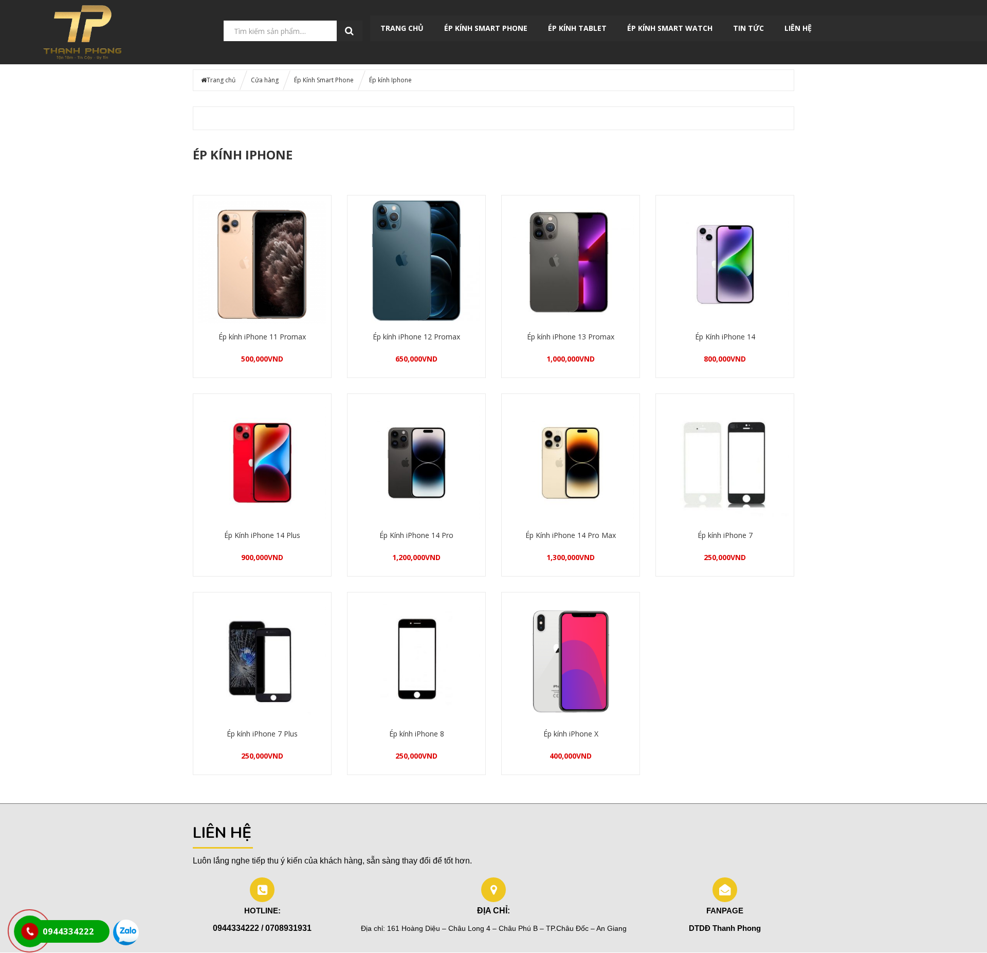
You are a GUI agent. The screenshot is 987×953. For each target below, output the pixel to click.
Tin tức (748, 28)
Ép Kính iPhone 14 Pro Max (570, 535)
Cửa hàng (265, 80)
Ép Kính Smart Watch (669, 28)
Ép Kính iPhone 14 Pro (416, 535)
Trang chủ (402, 28)
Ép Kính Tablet (577, 28)
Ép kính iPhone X (570, 734)
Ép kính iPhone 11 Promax (262, 336)
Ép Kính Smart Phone (485, 28)
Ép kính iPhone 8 (416, 734)
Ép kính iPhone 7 (725, 535)
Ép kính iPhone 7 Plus (262, 734)
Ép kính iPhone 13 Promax (570, 336)
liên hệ (798, 28)
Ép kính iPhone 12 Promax (416, 336)
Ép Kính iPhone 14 (725, 336)
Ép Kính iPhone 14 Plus (262, 535)
